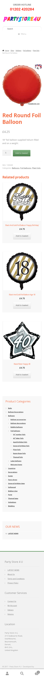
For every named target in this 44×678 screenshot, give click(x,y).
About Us (11, 574)
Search (22, 673)
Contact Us (12, 601)
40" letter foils (18, 438)
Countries (11, 468)
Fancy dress (12, 480)
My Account (12, 606)
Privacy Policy (13, 583)
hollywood (12, 487)
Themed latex (13, 498)
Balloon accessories (18, 419)
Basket (34, 671)
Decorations (12, 472)
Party (10, 495)
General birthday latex (16, 483)
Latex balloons (16, 461)
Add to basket (21, 153)
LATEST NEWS (13, 533)
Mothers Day (12, 491)
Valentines (12, 502)
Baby (10, 408)
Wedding (11, 506)
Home (7, 50)
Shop (12, 50)
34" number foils (19, 434)
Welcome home (16, 465)
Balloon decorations (18, 423)
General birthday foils (21, 446)
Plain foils (36, 50)
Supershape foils (19, 453)
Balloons (18, 50)
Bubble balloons (17, 427)
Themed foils (18, 457)
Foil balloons (27, 50)
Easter (10, 476)
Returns (11, 614)
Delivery (10, 610)
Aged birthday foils (20, 442)
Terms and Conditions (16, 579)
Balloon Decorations (15, 412)
